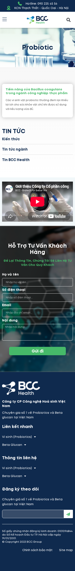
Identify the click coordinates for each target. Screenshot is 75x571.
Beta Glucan (12, 444)
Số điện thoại (13, 290)
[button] (68, 19)
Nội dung (10, 320)
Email (6, 305)
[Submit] (68, 514)
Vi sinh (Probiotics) (17, 436)
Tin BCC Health (16, 159)
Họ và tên (10, 274)
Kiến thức (11, 139)
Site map (66, 550)
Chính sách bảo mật (37, 550)
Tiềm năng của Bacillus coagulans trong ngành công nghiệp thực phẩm (37, 91)
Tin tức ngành (15, 149)
